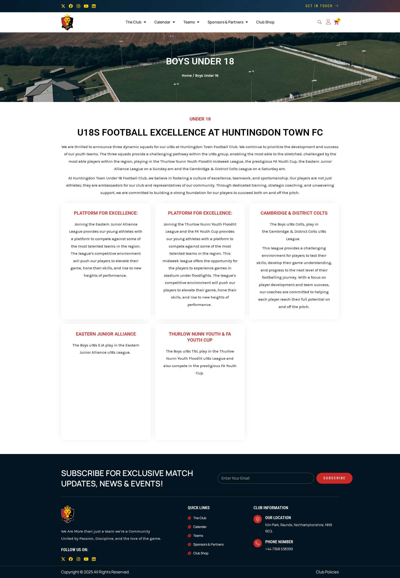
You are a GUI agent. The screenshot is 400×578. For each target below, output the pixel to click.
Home (187, 75)
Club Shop (265, 22)
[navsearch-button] (319, 23)
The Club (133, 22)
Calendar (162, 22)
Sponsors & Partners (225, 22)
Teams (189, 22)
